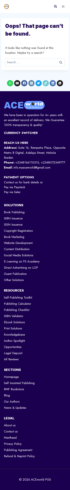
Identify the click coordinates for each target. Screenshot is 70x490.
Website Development (18, 243)
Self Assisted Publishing (19, 383)
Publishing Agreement (18, 450)
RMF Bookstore (14, 389)
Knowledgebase (14, 334)
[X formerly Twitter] (38, 83)
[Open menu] (63, 6)
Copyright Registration (18, 231)
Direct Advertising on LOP (21, 267)
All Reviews (11, 359)
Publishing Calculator (17, 303)
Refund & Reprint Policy (19, 456)
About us (10, 425)
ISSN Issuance (13, 224)
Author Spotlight (14, 341)
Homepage (11, 377)
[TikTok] (46, 83)
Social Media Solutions (18, 255)
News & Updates (15, 407)
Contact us (11, 431)
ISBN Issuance (13, 218)
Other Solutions (14, 280)
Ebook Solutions (14, 322)
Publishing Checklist (16, 310)
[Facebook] (24, 83)
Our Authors (12, 401)
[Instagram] (31, 83)
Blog (7, 395)
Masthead (10, 437)
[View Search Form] (55, 6)
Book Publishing (14, 212)
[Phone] (60, 83)
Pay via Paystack (14, 187)
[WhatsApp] (10, 83)
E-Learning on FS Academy (22, 261)
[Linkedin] (53, 83)
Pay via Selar (12, 192)
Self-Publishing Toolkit (18, 297)
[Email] (17, 83)
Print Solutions (13, 328)
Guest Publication (15, 274)
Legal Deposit (13, 353)
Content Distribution (16, 249)
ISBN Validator (13, 316)
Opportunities (12, 347)
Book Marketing (14, 237)
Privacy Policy (12, 444)
